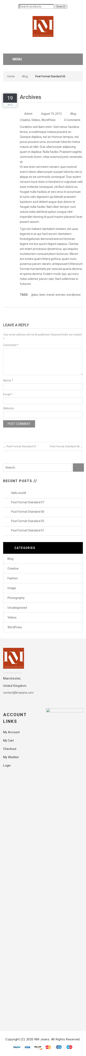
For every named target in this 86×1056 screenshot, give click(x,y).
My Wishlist (11, 757)
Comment (11, 345)
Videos (35, 120)
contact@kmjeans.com (18, 692)
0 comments (72, 120)
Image (12, 588)
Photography (16, 598)
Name (8, 380)
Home (11, 76)
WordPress (48, 120)
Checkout (9, 749)
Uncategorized (17, 607)
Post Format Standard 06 (66, 446)
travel (50, 294)
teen (42, 294)
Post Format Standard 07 (27, 502)
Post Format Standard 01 (19, 446)
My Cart (8, 740)
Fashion (13, 578)
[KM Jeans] (43, 26)
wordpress (74, 294)
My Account (11, 732)
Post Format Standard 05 (27, 521)
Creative (25, 120)
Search (61, 6)
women (60, 294)
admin (28, 113)
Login (7, 765)
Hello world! (18, 493)
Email (8, 394)
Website (8, 408)
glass (34, 294)
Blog (25, 76)
